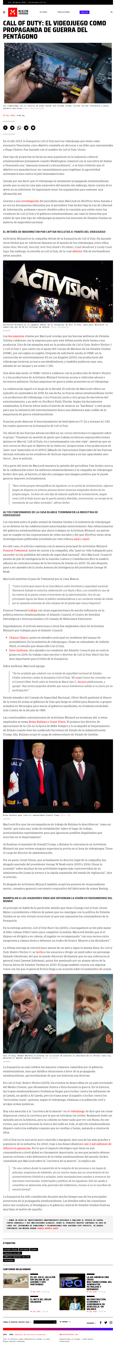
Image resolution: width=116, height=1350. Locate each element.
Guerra (34, 1249)
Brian (32, 721)
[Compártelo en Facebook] (5, 127)
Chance (14, 637)
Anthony (22, 650)
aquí (77, 539)
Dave (12, 650)
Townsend (20, 550)
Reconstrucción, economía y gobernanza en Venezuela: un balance (96, 1304)
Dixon (62, 721)
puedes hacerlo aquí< (47, 1228)
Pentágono (24, 1249)
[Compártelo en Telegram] (26, 127)
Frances (8, 550)
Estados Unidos (10, 1249)
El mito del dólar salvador (40, 1300)
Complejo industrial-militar (16, 1257)
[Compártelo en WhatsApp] (19, 127)
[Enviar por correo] (33, 127)
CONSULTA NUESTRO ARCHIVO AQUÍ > (17, 1322)
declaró (81, 681)
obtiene (77, 251)
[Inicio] (18, 12)
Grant (53, 721)
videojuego (77, 1111)
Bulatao (42, 721)
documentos (16, 336)
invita (40, 952)
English (84, 12)
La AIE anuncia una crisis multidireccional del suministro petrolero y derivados (99, 1283)
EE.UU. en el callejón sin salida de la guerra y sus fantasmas (42, 1280)
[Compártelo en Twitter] (12, 127)
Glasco (23, 637)
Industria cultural (12, 1253)
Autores (43, 12)
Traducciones (63, 12)
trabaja (32, 610)
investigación (30, 201)
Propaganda (8, 1260)
